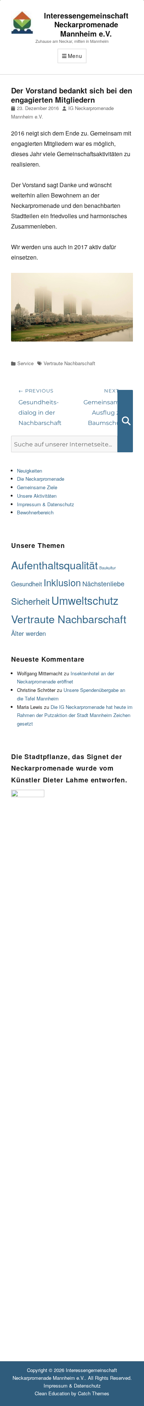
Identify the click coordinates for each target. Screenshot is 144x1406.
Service (25, 363)
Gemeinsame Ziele (37, 487)
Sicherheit (30, 600)
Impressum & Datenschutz (45, 504)
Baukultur (107, 567)
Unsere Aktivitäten (36, 495)
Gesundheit (26, 583)
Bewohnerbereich (35, 512)
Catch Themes (93, 1393)
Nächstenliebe (103, 583)
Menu (75, 55)
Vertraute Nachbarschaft (69, 363)
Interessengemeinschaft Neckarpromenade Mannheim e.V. (86, 24)
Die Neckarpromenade (40, 478)
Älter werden (28, 633)
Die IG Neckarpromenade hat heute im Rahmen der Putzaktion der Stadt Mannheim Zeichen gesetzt (75, 715)
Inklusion (62, 582)
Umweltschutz (85, 600)
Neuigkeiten (29, 470)
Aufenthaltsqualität (54, 564)
